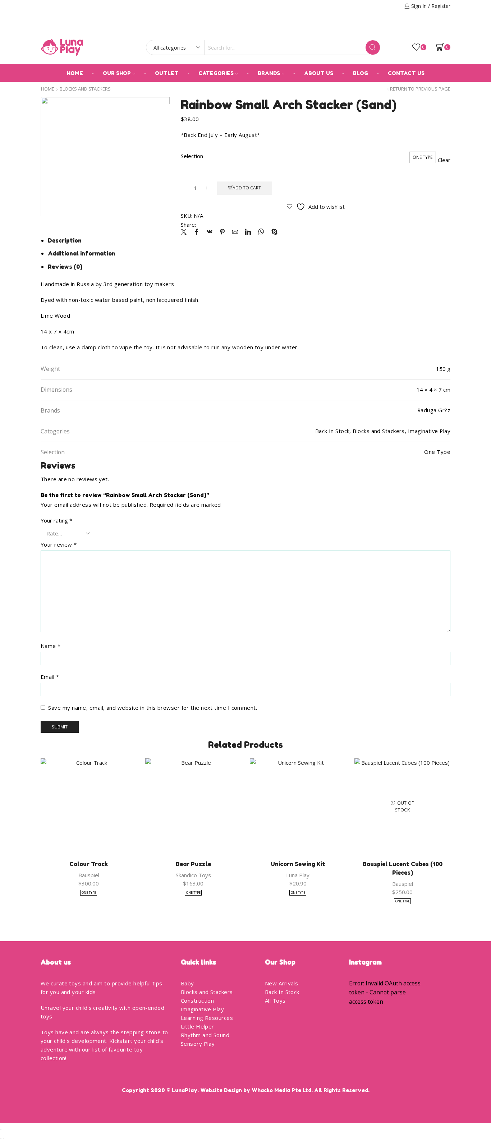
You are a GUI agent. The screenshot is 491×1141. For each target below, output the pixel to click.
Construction (197, 1000)
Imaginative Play (202, 1009)
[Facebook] (437, 27)
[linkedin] (248, 232)
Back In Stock (282, 991)
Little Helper (197, 1026)
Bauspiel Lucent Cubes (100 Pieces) (402, 868)
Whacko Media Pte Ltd (281, 1090)
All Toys (275, 1000)
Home (75, 73)
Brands (269, 73)
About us (318, 73)
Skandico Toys (193, 875)
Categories (216, 73)
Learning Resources (207, 1017)
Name (51, 645)
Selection (192, 156)
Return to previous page (420, 89)
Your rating (56, 520)
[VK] (209, 232)
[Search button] (373, 47)
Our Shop (117, 73)
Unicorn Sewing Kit (298, 864)
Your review (59, 544)
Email (50, 676)
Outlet (167, 73)
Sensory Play (198, 1043)
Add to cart (247, 187)
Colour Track (88, 864)
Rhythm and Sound (205, 1035)
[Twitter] (185, 232)
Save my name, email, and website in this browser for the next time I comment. (152, 707)
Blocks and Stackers (85, 89)
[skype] (272, 232)
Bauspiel (88, 875)
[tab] (65, 240)
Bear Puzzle (193, 864)
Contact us (406, 73)
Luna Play (297, 875)
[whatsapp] (261, 232)
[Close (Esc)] (0, 1129)
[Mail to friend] (235, 232)
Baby (187, 983)
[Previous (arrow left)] (0, 1138)
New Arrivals (281, 983)
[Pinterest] (222, 232)
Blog (360, 73)
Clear (444, 160)
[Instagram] (447, 27)
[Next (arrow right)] (3, 1138)
